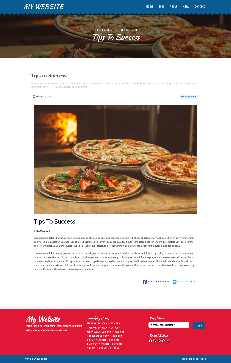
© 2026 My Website (36, 359)
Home (97, 29)
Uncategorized (109, 29)
